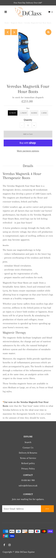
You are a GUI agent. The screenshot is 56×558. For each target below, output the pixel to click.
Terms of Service (28, 458)
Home (7, 23)
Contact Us (28, 447)
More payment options (28, 150)
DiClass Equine (27, 551)
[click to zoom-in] (48, 32)
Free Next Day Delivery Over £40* (28, 3)
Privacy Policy (28, 468)
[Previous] (8, 32)
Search (28, 442)
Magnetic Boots (17, 23)
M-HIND (34, 113)
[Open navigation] (5, 11)
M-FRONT (12, 113)
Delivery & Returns (28, 452)
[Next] (14, 32)
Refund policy (28, 463)
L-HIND (44, 113)
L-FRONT (24, 113)
